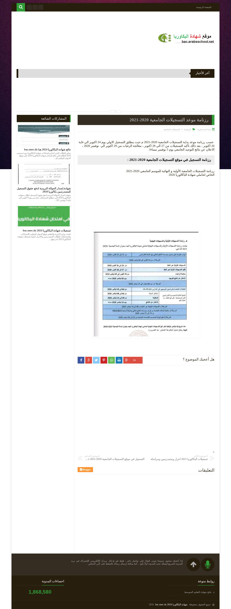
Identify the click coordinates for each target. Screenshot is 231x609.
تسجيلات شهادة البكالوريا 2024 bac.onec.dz (47, 230)
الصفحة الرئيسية (203, 7)
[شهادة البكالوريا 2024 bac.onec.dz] (185, 43)
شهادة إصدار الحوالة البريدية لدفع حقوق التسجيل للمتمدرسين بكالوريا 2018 (44, 190)
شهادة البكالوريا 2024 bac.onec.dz (171, 604)
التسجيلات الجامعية (172, 129)
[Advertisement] (78, 38)
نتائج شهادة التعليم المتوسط (198, 592)
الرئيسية (187, 129)
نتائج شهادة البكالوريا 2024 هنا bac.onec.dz (47, 149)
